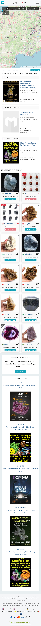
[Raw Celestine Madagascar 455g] (31, 243)
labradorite (28, 314)
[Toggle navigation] (37, 3)
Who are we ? (30, 597)
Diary (5, 70)
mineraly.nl (31, 611)
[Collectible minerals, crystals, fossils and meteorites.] (2, 3)
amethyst (28, 344)
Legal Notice (11, 597)
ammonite (8, 254)
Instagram (27, 603)
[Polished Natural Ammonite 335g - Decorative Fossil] (10, 243)
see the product (10, 199)
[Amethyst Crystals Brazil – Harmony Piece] (31, 333)
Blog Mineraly (8, 603)
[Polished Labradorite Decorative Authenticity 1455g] (31, 303)
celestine (7, 193)
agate (6, 344)
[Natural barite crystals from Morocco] (10, 273)
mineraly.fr (7, 609)
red (25, 193)
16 (21, 70)
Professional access (18, 598)
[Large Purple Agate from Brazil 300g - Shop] (10, 333)
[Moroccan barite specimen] (31, 273)
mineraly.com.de (33, 609)
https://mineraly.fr (32, 605)
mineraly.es (20, 611)
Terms (4, 597)
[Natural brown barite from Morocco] (10, 303)
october (16, 70)
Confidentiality (20, 597)
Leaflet (22, 67)
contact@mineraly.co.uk (16, 605)
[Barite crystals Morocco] (31, 213)
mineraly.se (25, 614)
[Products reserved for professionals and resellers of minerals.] (38, 193)
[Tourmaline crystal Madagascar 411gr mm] (10, 213)
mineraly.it (9, 611)
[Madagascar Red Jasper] (31, 182)
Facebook (18, 603)
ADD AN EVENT (20, 372)
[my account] (16, 3)
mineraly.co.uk (20, 609)
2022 (9, 70)
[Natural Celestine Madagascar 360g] (10, 182)
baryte (27, 224)
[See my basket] (19, 3)
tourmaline (8, 224)
